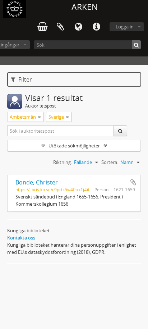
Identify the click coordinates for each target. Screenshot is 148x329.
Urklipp (60, 27)
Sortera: (109, 162)
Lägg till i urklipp (133, 182)
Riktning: (62, 162)
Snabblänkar (96, 27)
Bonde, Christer (36, 182)
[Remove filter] (39, 116)
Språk (78, 27)
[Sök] (136, 44)
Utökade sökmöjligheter (74, 145)
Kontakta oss (21, 237)
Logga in (125, 26)
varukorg (42, 27)
